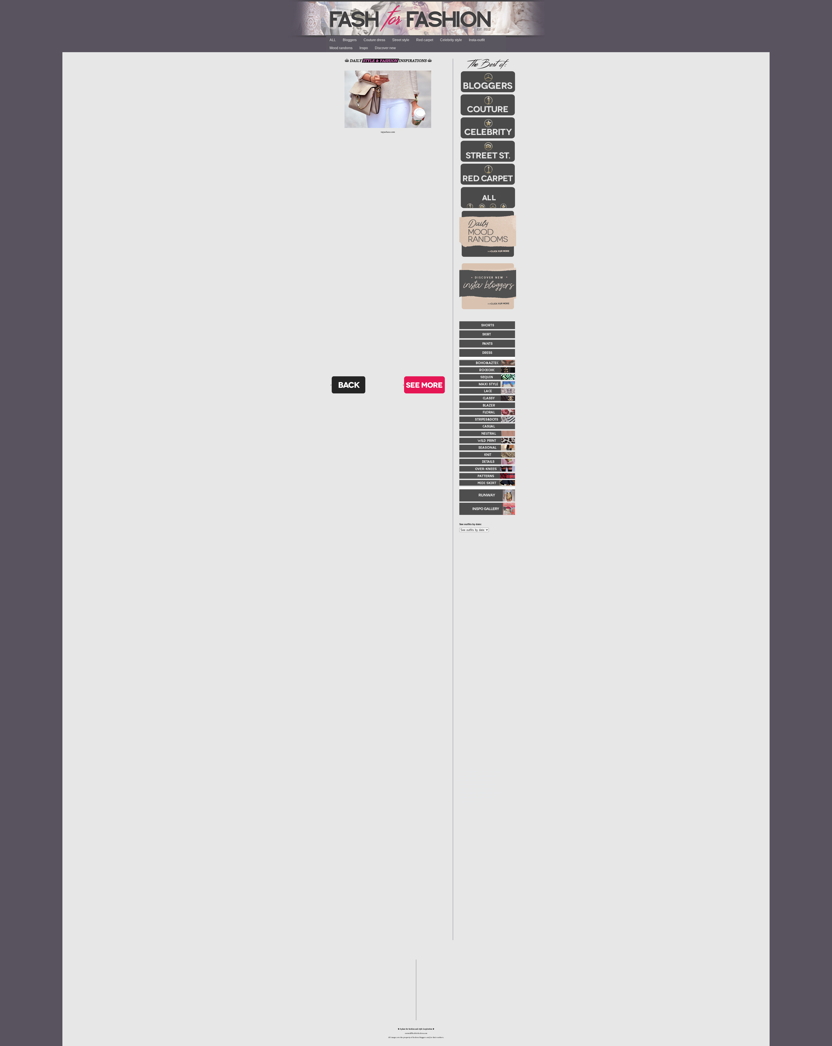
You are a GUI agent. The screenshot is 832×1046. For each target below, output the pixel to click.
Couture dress (374, 40)
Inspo (363, 48)
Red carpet (424, 40)
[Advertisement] (485, 582)
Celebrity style (451, 40)
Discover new (385, 48)
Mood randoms (341, 48)
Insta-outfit (477, 40)
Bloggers (350, 40)
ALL (333, 40)
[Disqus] (387, 204)
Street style (400, 40)
